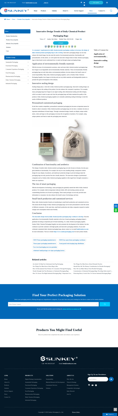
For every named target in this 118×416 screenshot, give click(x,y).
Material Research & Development (55, 382)
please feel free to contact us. (72, 309)
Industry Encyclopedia (12, 43)
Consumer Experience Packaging (15, 69)
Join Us (45, 2)
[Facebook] (81, 3)
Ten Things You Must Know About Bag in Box (45, 266)
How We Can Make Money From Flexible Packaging (88, 268)
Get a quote (96, 2)
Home (6, 379)
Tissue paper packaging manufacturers (44, 243)
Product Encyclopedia (12, 40)
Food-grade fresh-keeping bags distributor (71, 243)
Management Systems (73, 385)
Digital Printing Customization (33, 379)
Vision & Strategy (71, 382)
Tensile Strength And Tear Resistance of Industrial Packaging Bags (51, 271)
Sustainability (49, 379)
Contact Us (7, 397)
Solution (8, 47)
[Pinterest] (84, 5)
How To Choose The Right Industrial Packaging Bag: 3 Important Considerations (52, 273)
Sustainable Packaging (12, 62)
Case (7, 51)
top (115, 409)
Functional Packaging (12, 65)
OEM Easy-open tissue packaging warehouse (72, 240)
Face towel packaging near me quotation (45, 247)
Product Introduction (11, 36)
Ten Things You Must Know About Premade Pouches (88, 264)
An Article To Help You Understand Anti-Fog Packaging (48, 264)
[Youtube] (84, 3)
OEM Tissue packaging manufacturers (44, 240)
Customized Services (51, 385)
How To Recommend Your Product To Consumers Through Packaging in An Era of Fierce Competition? (52, 268)
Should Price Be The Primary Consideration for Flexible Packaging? (92, 266)
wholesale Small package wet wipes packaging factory (49, 250)
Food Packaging (10, 73)
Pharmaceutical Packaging (13, 76)
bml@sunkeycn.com (31, 2)
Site (81, 39)
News (5, 394)
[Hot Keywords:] (111, 10)
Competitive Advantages (73, 388)
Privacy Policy (76, 412)
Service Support (8, 391)
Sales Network (71, 391)
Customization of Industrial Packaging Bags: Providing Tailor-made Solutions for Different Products (93, 271)
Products (6, 385)
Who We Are (70, 379)
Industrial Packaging (11, 83)
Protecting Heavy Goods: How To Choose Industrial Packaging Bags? (92, 273)
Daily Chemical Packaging (13, 80)
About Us (7, 382)
